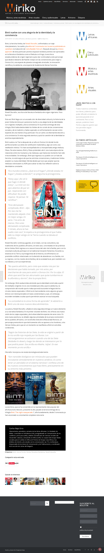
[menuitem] (39, 1)
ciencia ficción (21, 452)
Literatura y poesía (30, 39)
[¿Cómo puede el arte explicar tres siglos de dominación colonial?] (1, 276)
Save (13, 463)
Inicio (39, 1)
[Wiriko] (20, 9)
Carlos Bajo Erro (43, 39)
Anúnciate (72, 1)
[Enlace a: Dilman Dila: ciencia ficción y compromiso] (46, 481)
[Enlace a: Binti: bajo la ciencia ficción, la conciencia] (8, 481)
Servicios (65, 1)
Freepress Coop (20, 550)
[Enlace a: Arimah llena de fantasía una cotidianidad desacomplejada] (16, 480)
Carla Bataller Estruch (34, 49)
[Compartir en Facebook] (5, 463)
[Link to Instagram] (91, 1)
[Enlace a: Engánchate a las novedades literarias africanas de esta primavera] (54, 481)
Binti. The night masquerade (22, 412)
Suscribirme (85, 536)
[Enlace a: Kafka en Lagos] (39, 481)
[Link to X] (88, 1)
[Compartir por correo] (17, 463)
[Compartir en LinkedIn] (15, 463)
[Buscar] (97, 22)
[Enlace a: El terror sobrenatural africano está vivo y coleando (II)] (61, 481)
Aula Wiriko (57, 1)
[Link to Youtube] (94, 1)
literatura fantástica (38, 452)
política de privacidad (86, 530)
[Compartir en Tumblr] (16, 463)
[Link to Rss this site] (97, 1)
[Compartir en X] (6, 463)
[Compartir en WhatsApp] (8, 463)
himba (29, 452)
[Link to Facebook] (85, 1)
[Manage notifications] (99, 549)
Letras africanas (20, 39)
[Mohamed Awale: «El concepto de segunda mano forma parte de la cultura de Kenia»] (102, 276)
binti (14, 452)
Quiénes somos (47, 1)
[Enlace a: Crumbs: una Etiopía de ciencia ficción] (31, 481)
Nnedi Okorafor (31, 43)
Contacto (80, 1)
